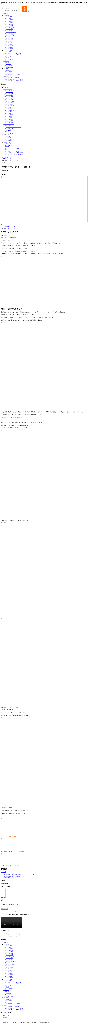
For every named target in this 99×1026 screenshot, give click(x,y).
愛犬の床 (8, 56)
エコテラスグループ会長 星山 (14, 80)
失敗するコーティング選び (13, 74)
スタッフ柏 (9, 33)
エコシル (8, 64)
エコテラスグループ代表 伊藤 (14, 79)
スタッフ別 (9, 65)
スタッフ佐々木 (10, 36)
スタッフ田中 (9, 48)
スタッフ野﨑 (9, 29)
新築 (7, 58)
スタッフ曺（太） (11, 32)
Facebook (6, 1015)
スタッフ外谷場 (15, 866)
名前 (2, 900)
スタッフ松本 (9, 24)
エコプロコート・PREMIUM (13, 53)
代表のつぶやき (7, 76)
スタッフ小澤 (9, 18)
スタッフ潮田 (9, 47)
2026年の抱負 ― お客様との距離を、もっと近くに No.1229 (19, 874)
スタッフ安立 (9, 19)
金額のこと (6, 73)
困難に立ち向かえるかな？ (10, 228)
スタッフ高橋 (9, 45)
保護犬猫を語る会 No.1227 (10, 877)
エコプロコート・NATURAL (13, 54)
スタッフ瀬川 (9, 26)
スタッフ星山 (9, 44)
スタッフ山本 (9, 21)
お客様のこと (6, 68)
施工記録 (8, 70)
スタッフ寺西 (9, 38)
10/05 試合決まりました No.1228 (11, 876)
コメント (3, 897)
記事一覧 (5, 13)
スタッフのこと (7, 15)
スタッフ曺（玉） (11, 16)
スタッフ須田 (9, 39)
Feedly (6, 1017)
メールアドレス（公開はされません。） (11, 904)
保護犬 (8, 62)
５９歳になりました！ (9, 226)
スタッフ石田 (9, 22)
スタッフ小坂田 (10, 27)
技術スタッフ (9, 67)
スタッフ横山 (9, 30)
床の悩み (8, 51)
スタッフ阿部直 (10, 35)
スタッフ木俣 (9, 41)
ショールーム (9, 59)
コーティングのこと (8, 50)
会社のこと (6, 61)
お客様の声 (9, 71)
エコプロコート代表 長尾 (12, 77)
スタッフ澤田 (9, 42)
